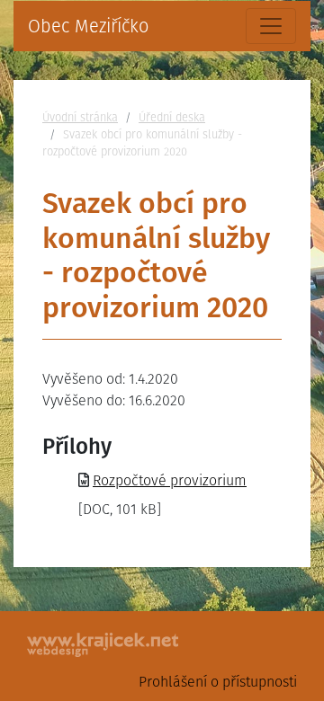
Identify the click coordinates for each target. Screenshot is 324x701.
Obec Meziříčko (88, 26)
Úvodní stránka (80, 117)
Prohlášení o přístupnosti (218, 681)
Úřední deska (172, 117)
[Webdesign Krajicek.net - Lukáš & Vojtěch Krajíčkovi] (103, 645)
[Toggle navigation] (271, 26)
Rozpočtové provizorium (170, 480)
